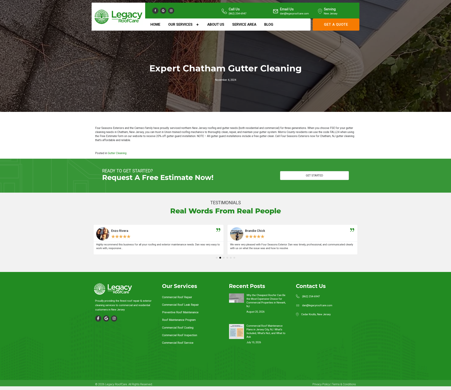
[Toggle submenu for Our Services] (197, 25)
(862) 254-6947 (311, 296)
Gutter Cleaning (117, 153)
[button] (155, 11)
